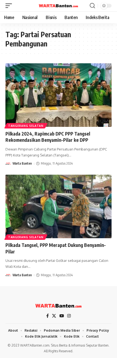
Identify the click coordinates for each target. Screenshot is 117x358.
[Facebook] (47, 315)
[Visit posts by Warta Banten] (8, 164)
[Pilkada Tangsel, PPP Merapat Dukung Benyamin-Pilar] (58, 206)
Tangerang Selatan (26, 125)
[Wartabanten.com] (58, 5)
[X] (54, 315)
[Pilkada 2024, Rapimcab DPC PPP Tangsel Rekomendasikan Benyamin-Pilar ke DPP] (58, 95)
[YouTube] (61, 315)
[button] (10, 6)
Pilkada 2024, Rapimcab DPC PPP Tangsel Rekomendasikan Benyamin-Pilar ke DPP (47, 137)
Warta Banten (22, 163)
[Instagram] (69, 315)
